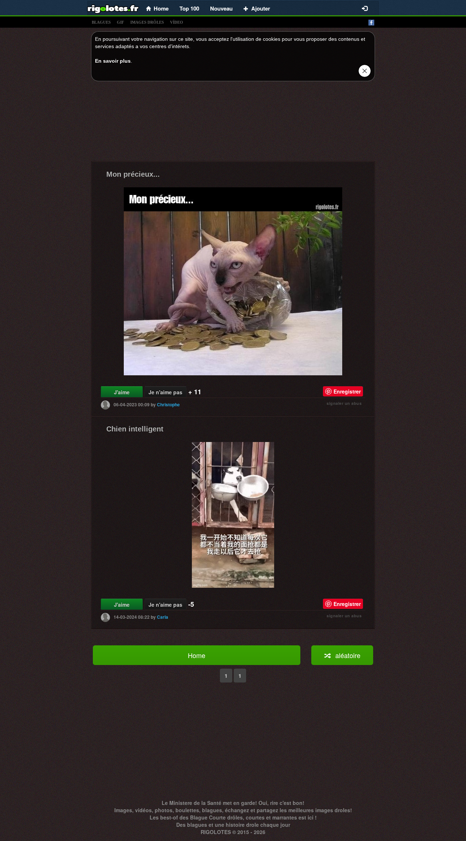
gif (120, 22)
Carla (162, 617)
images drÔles (147, 22)
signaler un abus (344, 403)
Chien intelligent (134, 429)
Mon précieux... (133, 174)
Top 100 (189, 8)
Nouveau (221, 8)
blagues (101, 22)
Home (196, 655)
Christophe (168, 404)
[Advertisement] (233, 123)
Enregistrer (347, 391)
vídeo (176, 22)
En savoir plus (113, 61)
